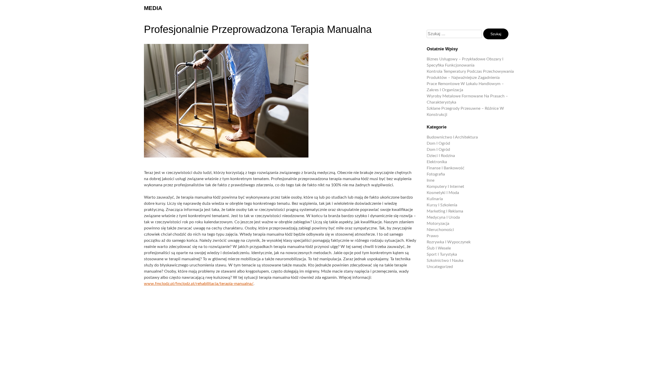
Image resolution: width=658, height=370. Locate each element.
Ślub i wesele (439, 248)
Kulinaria (435, 199)
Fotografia (436, 174)
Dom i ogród (438, 143)
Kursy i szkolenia (442, 205)
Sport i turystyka (442, 254)
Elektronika (437, 162)
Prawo (432, 236)
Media (153, 8)
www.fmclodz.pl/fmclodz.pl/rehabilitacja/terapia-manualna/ (198, 284)
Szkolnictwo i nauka (445, 260)
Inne (430, 180)
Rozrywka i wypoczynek (449, 242)
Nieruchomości (440, 230)
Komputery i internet (445, 186)
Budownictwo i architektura (452, 137)
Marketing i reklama (445, 211)
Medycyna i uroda (443, 217)
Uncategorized (440, 267)
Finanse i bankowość (445, 168)
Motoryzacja (438, 223)
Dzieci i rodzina (441, 156)
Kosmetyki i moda (443, 193)
